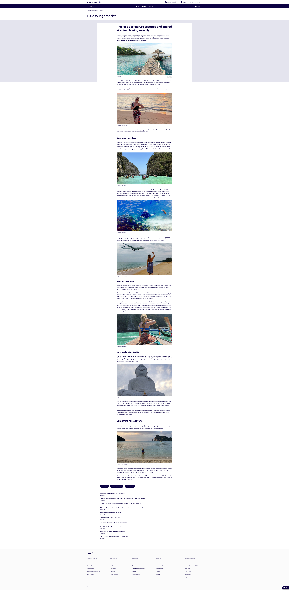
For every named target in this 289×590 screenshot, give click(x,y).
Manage (144, 6)
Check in (151, 6)
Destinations (100, 10)
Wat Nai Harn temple (149, 146)
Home (88, 10)
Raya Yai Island (122, 191)
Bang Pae (148, 287)
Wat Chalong (145, 403)
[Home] (92, 2)
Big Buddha (136, 359)
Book (137, 6)
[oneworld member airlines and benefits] (100, 2)
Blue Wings (93, 10)
